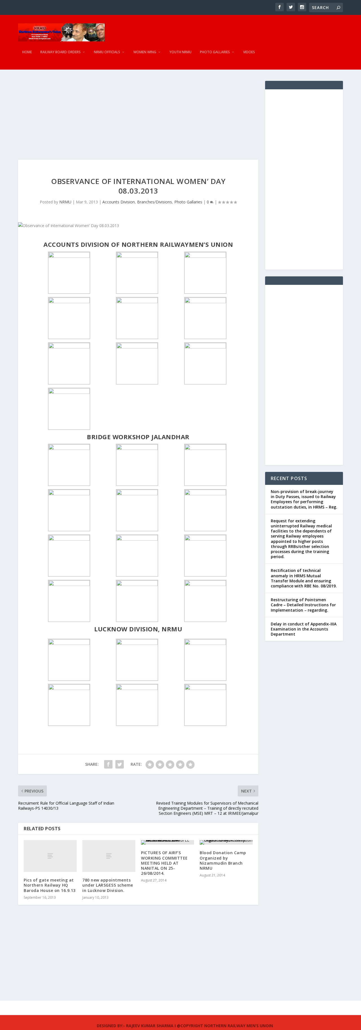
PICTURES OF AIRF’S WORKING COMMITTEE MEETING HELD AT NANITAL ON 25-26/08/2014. (164, 863)
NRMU (65, 202)
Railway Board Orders (60, 52)
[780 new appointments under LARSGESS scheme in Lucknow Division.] (108, 856)
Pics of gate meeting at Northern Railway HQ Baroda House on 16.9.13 (50, 885)
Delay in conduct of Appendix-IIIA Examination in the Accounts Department (303, 629)
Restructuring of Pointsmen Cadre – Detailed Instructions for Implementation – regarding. (303, 604)
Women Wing (144, 52)
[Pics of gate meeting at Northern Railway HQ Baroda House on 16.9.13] (50, 856)
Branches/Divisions (154, 202)
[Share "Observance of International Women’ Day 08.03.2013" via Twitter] (119, 764)
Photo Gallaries (215, 52)
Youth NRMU (180, 52)
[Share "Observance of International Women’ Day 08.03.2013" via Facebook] (108, 764)
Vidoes (249, 52)
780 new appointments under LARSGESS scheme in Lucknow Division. (107, 885)
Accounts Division (118, 202)
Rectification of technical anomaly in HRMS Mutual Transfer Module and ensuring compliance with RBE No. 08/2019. (304, 578)
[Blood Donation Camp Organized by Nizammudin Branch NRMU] (226, 842)
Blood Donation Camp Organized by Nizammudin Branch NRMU (223, 860)
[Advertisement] (138, 120)
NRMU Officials (107, 52)
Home (27, 52)
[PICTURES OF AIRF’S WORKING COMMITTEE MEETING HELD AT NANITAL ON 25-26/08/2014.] (167, 842)
